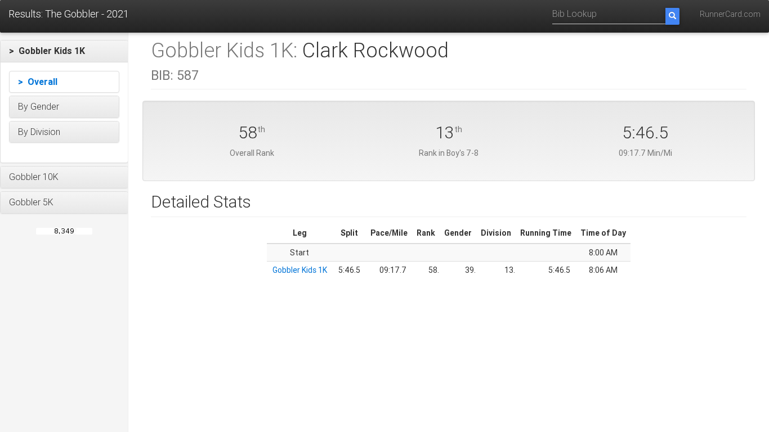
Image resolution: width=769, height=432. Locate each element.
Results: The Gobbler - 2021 (68, 13)
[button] (64, 51)
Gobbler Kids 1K (299, 270)
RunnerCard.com (730, 14)
